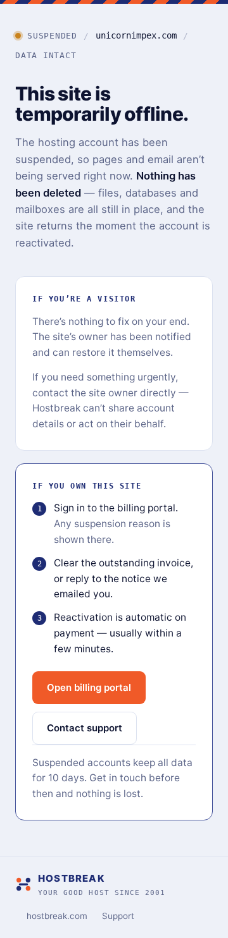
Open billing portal (89, 687)
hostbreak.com (57, 916)
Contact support (84, 728)
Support (118, 916)
